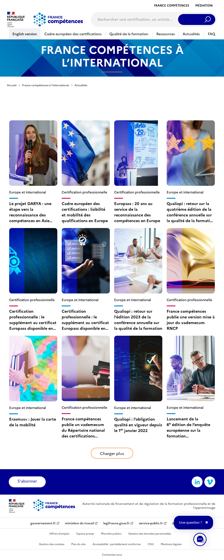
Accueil (11, 85)
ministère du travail (79, 523)
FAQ (211, 34)
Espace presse (85, 534)
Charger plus (112, 453)
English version (24, 34)
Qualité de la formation (128, 34)
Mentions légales (171, 544)
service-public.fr (151, 523)
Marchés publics (111, 534)
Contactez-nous (112, 555)
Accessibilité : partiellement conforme (117, 544)
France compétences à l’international (45, 85)
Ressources (165, 34)
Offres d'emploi (59, 534)
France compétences (171, 6)
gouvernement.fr (43, 523)
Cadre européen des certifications (73, 34)
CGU (151, 544)
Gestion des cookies (51, 544)
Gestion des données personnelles (149, 534)
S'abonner (27, 481)
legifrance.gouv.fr (116, 523)
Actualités (191, 34)
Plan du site (78, 544)
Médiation (204, 6)
